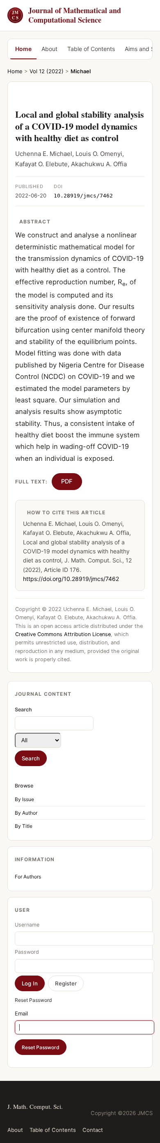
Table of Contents (91, 48)
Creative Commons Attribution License (63, 634)
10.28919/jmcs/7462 (83, 196)
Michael (81, 71)
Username (27, 925)
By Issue (24, 799)
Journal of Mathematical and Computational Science (66, 15)
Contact (92, 1130)
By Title (23, 826)
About (49, 48)
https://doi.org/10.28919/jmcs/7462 (71, 578)
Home (23, 48)
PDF (67, 481)
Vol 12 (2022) (47, 71)
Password (27, 952)
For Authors (28, 877)
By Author (26, 813)
